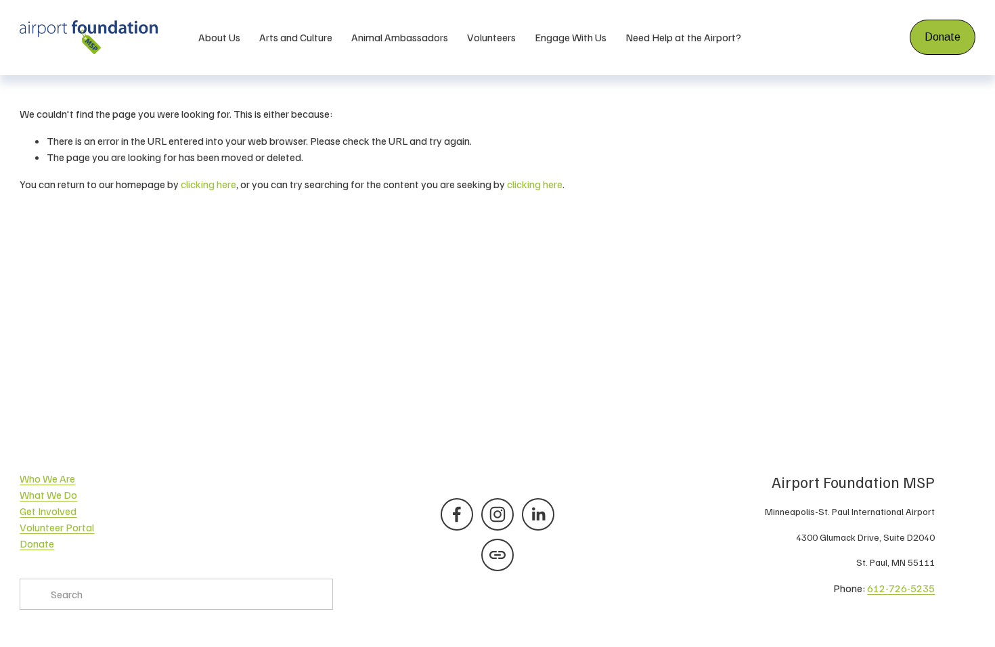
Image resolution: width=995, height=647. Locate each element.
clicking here (208, 184)
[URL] (497, 555)
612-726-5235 (901, 588)
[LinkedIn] (538, 514)
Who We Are (47, 478)
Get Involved (48, 511)
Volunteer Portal (57, 527)
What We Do (48, 494)
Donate (942, 37)
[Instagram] (497, 514)
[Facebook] (457, 514)
